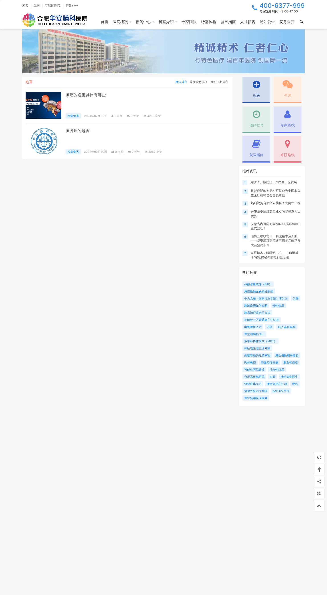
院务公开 (287, 22)
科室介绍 (167, 22)
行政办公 (72, 5)
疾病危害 (73, 116)
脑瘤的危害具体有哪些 (86, 94)
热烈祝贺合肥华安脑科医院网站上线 (276, 203)
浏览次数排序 (199, 82)
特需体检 (208, 22)
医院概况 (121, 22)
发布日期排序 (219, 82)
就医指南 (228, 22)
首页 (104, 22)
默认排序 (181, 82)
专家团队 (189, 22)
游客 (25, 5)
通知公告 (267, 22)
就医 (37, 5)
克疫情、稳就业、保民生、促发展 (273, 182)
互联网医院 (53, 5)
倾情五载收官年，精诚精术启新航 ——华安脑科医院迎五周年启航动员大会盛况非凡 (276, 240)
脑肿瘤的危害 (78, 130)
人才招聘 (247, 22)
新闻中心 (144, 22)
